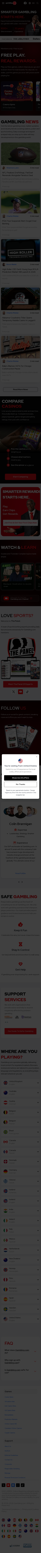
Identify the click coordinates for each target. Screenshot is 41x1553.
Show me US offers (20, 778)
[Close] (36, 756)
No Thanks (20, 784)
